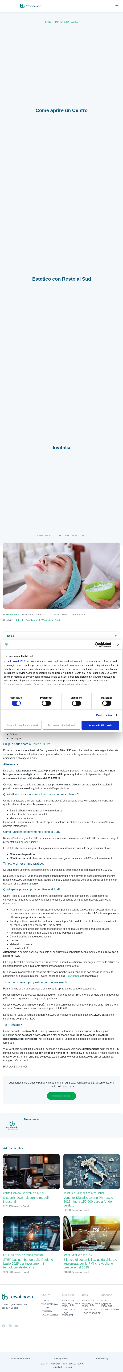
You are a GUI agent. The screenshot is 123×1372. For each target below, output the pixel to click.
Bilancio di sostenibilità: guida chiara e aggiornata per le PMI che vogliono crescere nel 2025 (90, 1263)
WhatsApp (47, 620)
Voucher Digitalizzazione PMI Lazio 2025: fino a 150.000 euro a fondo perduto (88, 1201)
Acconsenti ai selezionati (61, 725)
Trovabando (12, 614)
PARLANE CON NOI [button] (15, 1066)
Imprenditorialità (66, 22)
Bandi (48, 22)
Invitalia (64, 535)
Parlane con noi (61, 1095)
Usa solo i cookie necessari (22, 725)
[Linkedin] (10, 1326)
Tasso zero (79, 535)
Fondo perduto (46, 535)
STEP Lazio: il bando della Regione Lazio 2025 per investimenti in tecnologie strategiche (28, 1263)
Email (57, 620)
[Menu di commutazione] (117, 6)
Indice (10, 636)
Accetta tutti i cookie (100, 725)
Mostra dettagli (104, 715)
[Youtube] (16, 1326)
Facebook (31, 620)
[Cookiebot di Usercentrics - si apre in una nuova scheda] (97, 644)
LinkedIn (19, 620)
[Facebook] (3, 1326)
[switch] (46, 703)
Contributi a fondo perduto (19, 1193)
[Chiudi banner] (118, 644)
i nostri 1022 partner (22, 661)
